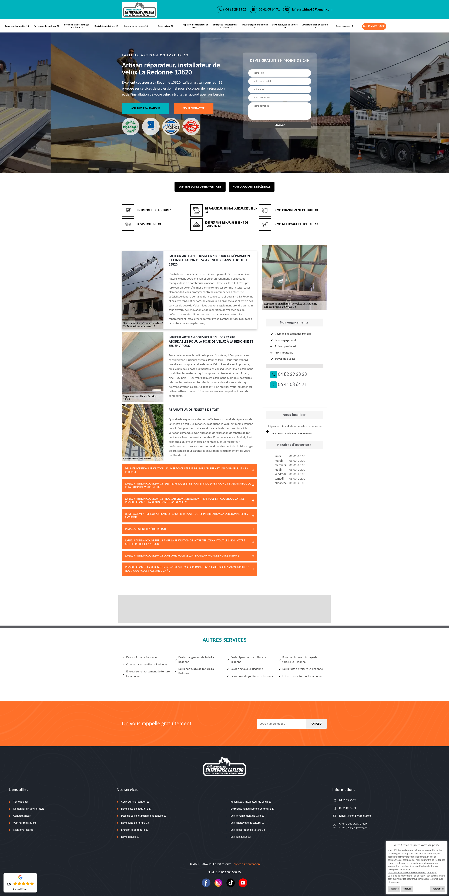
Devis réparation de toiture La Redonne (248, 659)
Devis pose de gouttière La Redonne (252, 676)
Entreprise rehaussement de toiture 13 (225, 26)
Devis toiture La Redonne (141, 657)
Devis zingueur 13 (344, 26)
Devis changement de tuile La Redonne (196, 659)
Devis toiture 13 (165, 26)
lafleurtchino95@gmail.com (312, 9)
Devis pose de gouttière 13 (46, 26)
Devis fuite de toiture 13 (106, 26)
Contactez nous (22, 816)
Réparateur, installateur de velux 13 (195, 26)
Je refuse (407, 889)
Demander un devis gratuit (28, 808)
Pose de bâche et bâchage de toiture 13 (76, 26)
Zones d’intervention (247, 864)
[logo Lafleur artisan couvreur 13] (224, 766)
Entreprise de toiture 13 (136, 26)
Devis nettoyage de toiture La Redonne (196, 671)
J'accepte (394, 889)
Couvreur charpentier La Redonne (146, 664)
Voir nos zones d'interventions (200, 186)
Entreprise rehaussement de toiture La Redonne (148, 674)
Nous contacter (194, 108)
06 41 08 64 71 (269, 9)
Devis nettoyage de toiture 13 (285, 26)
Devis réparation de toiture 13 (315, 26)
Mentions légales (23, 830)
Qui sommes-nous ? (374, 26)
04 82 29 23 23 (235, 9)
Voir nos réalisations (145, 108)
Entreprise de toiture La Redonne (302, 676)
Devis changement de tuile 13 (255, 26)
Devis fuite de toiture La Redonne (302, 669)
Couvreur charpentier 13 (17, 26)
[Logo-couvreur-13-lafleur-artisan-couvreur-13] (139, 9)
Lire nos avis (20, 889)
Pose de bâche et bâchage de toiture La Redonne (299, 659)
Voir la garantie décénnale (251, 186)
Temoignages (20, 801)
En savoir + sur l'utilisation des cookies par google (412, 872)
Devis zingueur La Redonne (246, 669)
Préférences (438, 889)
